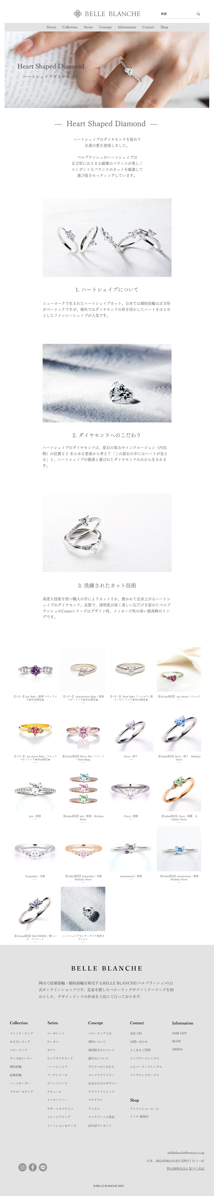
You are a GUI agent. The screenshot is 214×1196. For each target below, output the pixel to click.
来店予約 (136, 1033)
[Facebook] (33, 1167)
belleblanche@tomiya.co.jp (186, 1153)
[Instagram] (22, 1167)
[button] (88, 27)
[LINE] (43, 1167)
